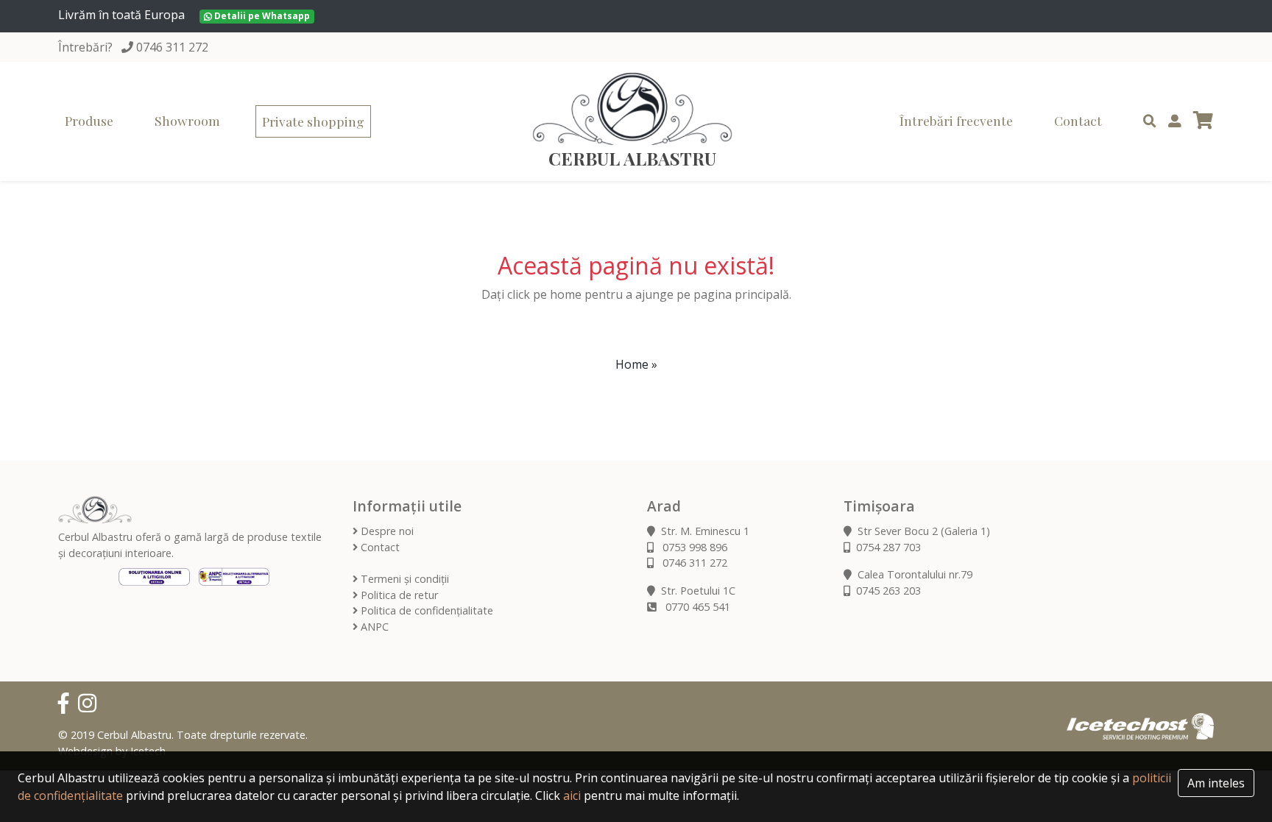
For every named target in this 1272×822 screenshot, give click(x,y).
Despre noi (386, 531)
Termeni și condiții (403, 579)
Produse (89, 120)
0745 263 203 (888, 591)
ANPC (373, 627)
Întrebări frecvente (956, 120)
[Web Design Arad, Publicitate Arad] (1140, 725)
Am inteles (1216, 783)
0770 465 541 (696, 607)
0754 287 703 (888, 547)
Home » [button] (636, 364)
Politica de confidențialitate (425, 610)
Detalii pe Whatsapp (261, 16)
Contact (1078, 120)
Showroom (187, 120)
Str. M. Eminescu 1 (705, 531)
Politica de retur (398, 595)
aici (572, 795)
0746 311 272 (172, 47)
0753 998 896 (693, 547)
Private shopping (313, 121)
